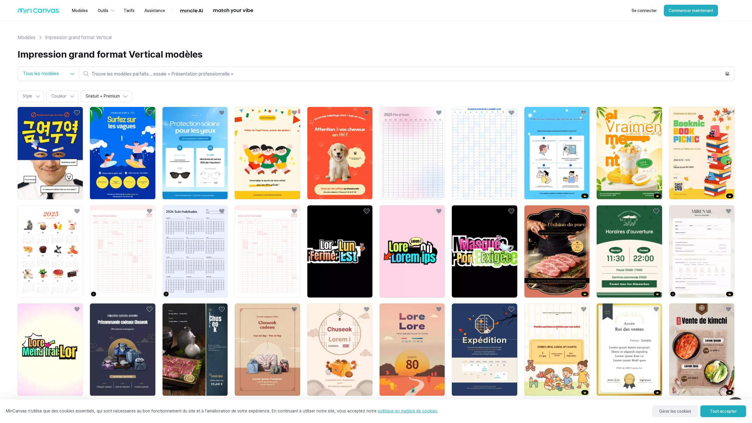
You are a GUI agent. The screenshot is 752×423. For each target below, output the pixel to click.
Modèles (27, 37)
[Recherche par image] (727, 74)
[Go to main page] (38, 12)
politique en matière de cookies (407, 411)
